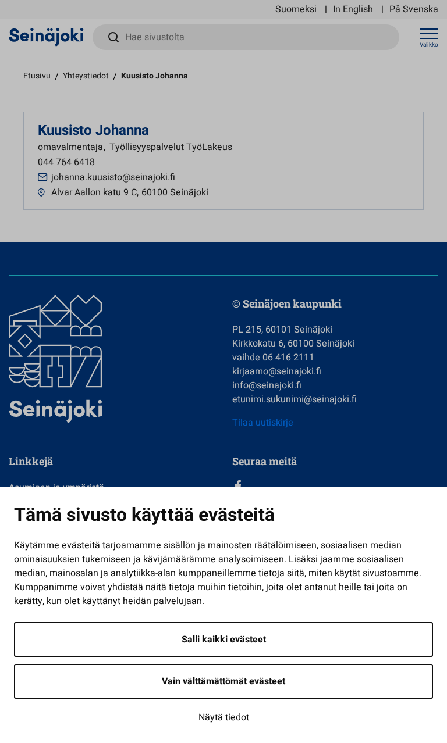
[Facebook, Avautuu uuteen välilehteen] (335, 486)
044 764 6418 (66, 162)
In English (353, 9)
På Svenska (413, 9)
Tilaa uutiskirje (262, 423)
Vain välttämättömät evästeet (223, 681)
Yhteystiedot (86, 76)
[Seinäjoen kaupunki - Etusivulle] (46, 37)
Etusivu (37, 76)
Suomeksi (296, 9)
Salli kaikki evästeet (224, 639)
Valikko (429, 45)
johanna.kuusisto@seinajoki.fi (113, 177)
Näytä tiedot (223, 717)
